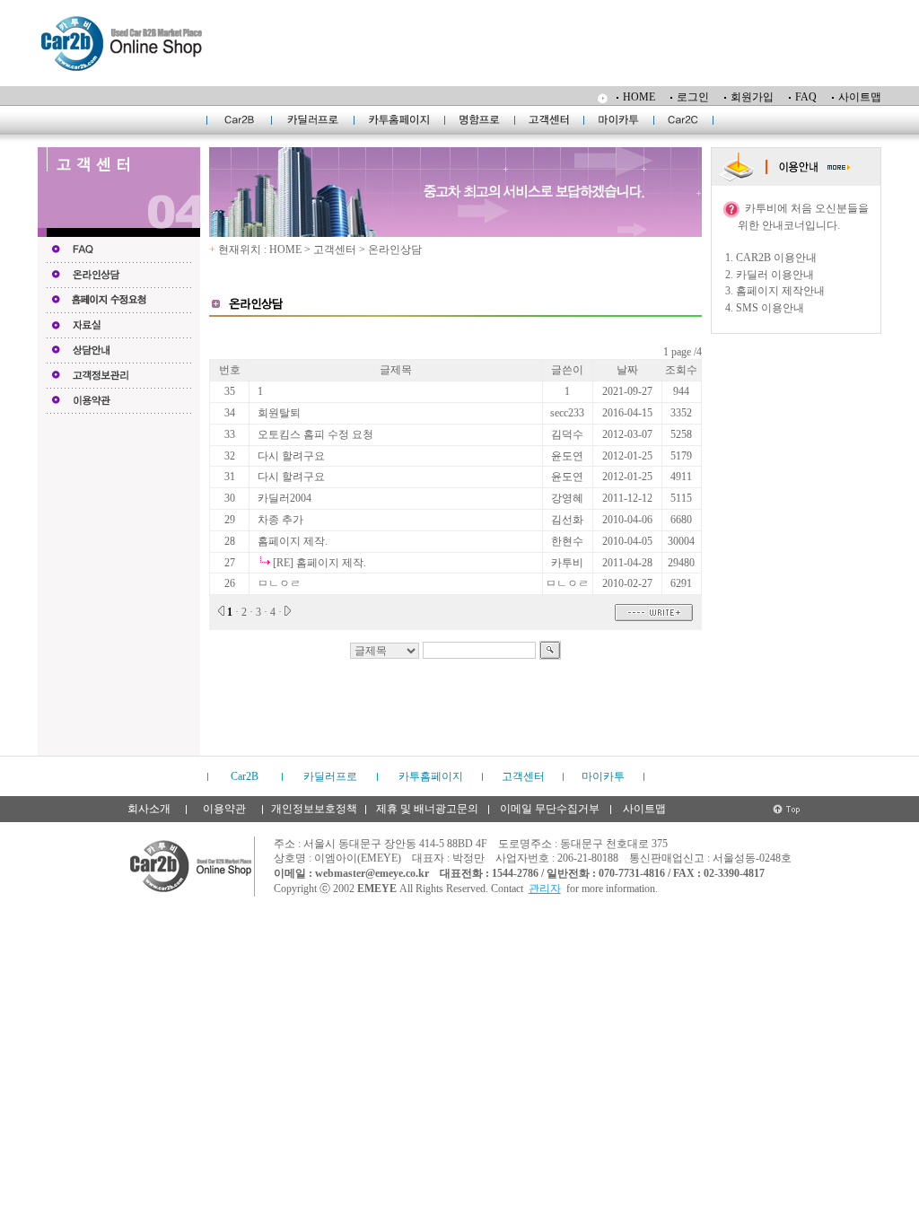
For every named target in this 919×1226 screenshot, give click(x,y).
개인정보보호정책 (314, 808)
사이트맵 (859, 97)
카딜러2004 (284, 498)
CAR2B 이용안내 (776, 257)
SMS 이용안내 (770, 308)
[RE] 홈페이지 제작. (319, 562)
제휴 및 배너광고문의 (427, 808)
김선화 (567, 519)
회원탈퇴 (279, 413)
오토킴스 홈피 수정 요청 (315, 434)
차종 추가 (280, 519)
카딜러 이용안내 (775, 274)
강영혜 (567, 498)
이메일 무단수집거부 (550, 808)
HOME (639, 97)
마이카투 (603, 776)
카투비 (567, 562)
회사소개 (149, 808)
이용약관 (224, 808)
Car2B (244, 776)
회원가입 (752, 97)
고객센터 (523, 776)
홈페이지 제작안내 (780, 291)
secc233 (567, 413)
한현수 (567, 541)
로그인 (693, 97)
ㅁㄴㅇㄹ (279, 583)
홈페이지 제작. (293, 541)
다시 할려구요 (291, 456)
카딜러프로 (330, 776)
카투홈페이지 (430, 776)
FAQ (806, 97)
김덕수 (567, 434)
